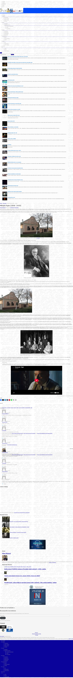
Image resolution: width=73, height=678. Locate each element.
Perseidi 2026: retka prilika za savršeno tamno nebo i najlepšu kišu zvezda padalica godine (20, 62)
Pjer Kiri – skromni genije (14, 537)
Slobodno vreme (7, 24)
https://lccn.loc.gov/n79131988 (29, 433)
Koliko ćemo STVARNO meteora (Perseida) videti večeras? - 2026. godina (18, 56)
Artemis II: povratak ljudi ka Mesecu (13, 74)
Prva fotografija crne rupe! (11, 197)
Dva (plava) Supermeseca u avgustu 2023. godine (14, 103)
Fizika (3, 666)
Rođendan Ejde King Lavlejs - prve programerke (14, 162)
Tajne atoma (6, 44)
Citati (7, 27)
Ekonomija (6, 32)
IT (2, 47)
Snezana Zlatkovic (5, 413)
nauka (17, 407)
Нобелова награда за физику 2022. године (14, 115)
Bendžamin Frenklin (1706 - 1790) (12, 132)
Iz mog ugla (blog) (9, 26)
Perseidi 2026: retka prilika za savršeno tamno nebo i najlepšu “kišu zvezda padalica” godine (30, 582)
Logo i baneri (6, 18)
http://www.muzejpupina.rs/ (12, 444)
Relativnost (6, 43)
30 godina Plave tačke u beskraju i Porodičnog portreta (15, 179)
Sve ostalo (8, 28)
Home (1, 203)
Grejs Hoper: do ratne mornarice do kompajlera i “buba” (19, 527)
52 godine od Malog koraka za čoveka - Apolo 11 (14, 150)
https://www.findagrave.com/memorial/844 (44, 433)
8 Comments (16, 207)
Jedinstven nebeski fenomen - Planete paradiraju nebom (15, 91)
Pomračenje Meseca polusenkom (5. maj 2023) (14, 109)
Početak (3, 640)
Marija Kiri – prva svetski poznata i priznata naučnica (19, 521)
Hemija (3, 45)
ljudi (31, 407)
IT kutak (36, 635)
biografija (23, 407)
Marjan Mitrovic (5, 471)
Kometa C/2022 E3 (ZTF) (11, 121)
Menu (1, 52)
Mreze (5, 49)
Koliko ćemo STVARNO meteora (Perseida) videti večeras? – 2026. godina (25, 569)
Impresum (4, 3)
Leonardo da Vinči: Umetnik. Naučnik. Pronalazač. (15, 191)
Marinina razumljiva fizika (36, 633)
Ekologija (6, 31)
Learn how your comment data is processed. (21, 512)
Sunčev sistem (7, 38)
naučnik (12, 407)
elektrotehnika (27, 407)
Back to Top (71, 638)
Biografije (6, 34)
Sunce (5, 37)
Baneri (3, 5)
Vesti (3, 22)
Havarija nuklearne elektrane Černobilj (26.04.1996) (15, 68)
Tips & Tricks (6, 50)
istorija (20, 407)
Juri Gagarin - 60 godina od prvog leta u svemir (14, 156)
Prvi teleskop (9, 144)
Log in (3, 6)
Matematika (6, 33)
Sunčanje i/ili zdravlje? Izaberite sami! (13, 185)
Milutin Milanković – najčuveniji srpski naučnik (18, 532)
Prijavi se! (3, 618)
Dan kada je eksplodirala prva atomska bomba (14, 173)
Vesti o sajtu (6, 19)
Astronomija (4, 36)
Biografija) (54, 562)
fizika (15, 407)
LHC (5, 42)
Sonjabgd (38, 238)
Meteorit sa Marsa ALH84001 (12, 138)
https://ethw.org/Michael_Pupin (17, 433)
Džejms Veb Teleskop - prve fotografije (13, 126)
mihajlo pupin (4, 407)
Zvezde (5, 39)
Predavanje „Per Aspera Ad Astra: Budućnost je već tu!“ (15, 85)
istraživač (8, 407)
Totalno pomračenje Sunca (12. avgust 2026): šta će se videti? (22, 576)
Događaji (6, 23)
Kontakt (3, 1)
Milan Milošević (3, 207)
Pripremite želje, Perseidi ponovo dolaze (13, 97)
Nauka (3, 29)
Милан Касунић (4, 422)
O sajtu (3, 2)
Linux (5, 48)
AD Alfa (36, 632)
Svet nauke (4, 430)
